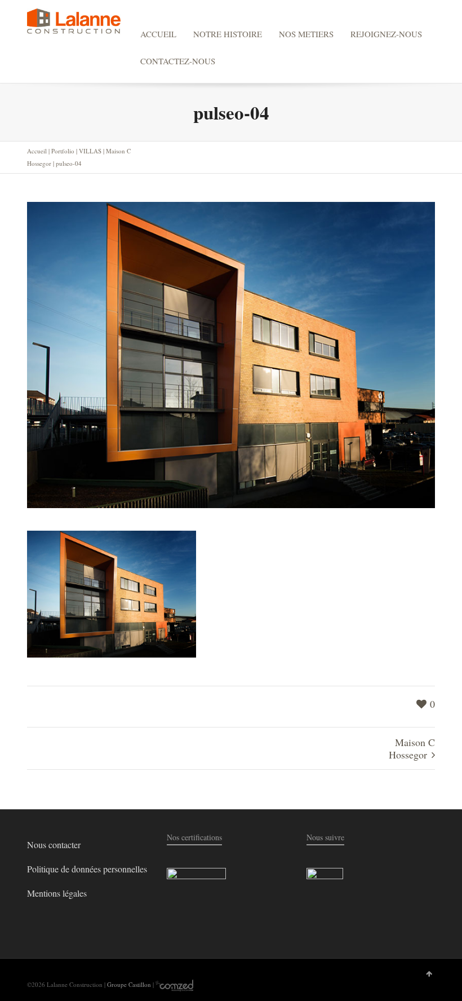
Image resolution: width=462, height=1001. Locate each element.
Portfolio (62, 151)
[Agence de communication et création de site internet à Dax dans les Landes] (174, 984)
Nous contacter (54, 844)
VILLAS (90, 151)
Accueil (37, 151)
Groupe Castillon (129, 984)
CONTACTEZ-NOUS (177, 61)
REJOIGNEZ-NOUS (386, 33)
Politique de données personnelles (87, 869)
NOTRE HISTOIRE (227, 33)
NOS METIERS (306, 33)
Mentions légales (57, 893)
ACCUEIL (158, 33)
